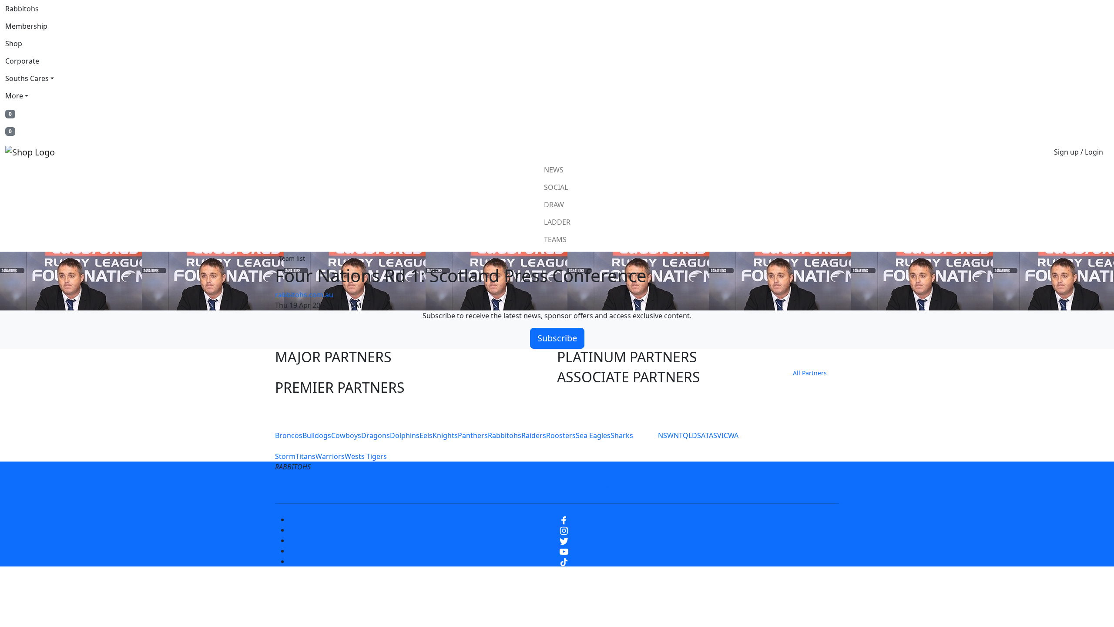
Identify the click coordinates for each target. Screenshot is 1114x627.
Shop (13, 43)
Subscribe (557, 338)
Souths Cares (27, 78)
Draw (554, 204)
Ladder (557, 222)
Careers (494, 487)
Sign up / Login (1078, 152)
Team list (292, 258)
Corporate (22, 61)
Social (556, 187)
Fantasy (736, 487)
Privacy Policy (445, 487)
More (14, 96)
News (554, 170)
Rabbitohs (22, 8)
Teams (555, 239)
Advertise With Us (629, 487)
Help (528, 487)
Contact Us (568, 487)
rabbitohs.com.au (304, 295)
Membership (26, 26)
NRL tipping (691, 487)
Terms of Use (387, 487)
